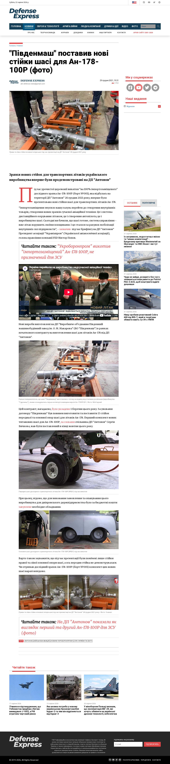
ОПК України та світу (83, 641)
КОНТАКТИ (156, 760)
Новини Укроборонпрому (62, 641)
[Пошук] (158, 26)
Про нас (31, 33)
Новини (20, 46)
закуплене (25, 506)
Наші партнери (105, 33)
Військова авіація (41, 641)
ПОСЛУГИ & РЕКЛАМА (131, 760)
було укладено (61, 408)
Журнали (65, 33)
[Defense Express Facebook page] (144, 3)
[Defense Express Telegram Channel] (159, 3)
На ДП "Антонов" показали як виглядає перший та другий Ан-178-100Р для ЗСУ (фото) (68, 627)
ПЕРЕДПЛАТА (146, 760)
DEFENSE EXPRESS (33, 80)
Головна (12, 46)
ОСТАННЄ (132, 203)
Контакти (121, 33)
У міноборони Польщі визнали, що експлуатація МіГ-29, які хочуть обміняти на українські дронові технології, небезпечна (100, 710)
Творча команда (47, 33)
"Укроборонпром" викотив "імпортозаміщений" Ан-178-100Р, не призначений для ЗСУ (65, 252)
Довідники (78, 33)
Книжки (90, 33)
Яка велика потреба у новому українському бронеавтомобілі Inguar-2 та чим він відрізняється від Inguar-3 (64, 710)
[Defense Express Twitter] (154, 3)
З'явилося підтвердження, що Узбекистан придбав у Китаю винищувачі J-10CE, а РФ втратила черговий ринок (25, 710)
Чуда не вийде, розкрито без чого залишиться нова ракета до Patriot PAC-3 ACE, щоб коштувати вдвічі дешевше (142, 281)
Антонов (29, 641)
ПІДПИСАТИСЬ (152, 744)
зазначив (65, 229)
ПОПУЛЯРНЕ (148, 203)
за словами (68, 421)
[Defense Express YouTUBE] (149, 3)
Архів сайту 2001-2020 (143, 33)
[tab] (132, 203)
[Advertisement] (107, 14)
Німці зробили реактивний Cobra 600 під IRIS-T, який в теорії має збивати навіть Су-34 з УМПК (141, 317)
